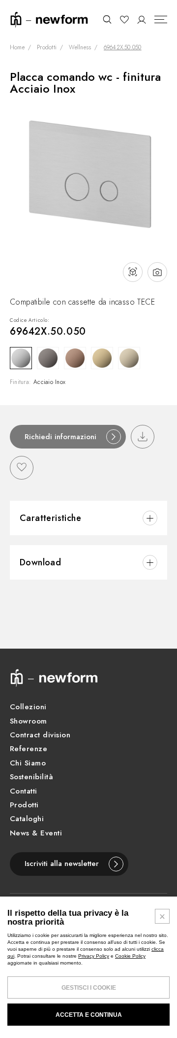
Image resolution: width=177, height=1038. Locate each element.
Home (17, 47)
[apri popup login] (142, 19)
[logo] (49, 19)
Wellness (80, 47)
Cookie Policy (130, 956)
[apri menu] (160, 20)
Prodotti (47, 47)
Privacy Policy (93, 956)
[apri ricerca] (107, 19)
